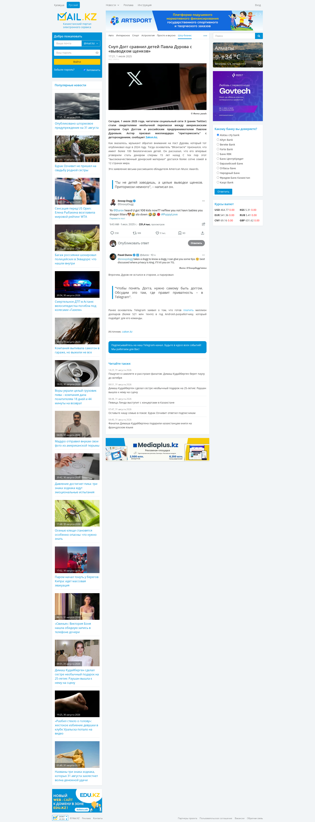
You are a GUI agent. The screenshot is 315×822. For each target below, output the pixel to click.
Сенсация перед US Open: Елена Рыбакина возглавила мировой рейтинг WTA (75, 209)
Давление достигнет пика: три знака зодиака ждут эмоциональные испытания (76, 485)
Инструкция (144, 5)
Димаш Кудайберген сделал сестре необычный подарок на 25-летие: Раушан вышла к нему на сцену (77, 673)
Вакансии (239, 818)
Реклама (128, 5)
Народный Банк (230, 173)
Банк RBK (226, 154)
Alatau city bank (229, 135)
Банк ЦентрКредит (232, 158)
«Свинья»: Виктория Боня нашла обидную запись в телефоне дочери (73, 625)
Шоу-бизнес (185, 35)
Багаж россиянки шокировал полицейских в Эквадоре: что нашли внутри (75, 256)
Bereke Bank (227, 144)
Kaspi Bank (226, 182)
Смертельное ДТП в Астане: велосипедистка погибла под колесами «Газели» (75, 303)
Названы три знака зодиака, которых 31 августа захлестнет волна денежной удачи (76, 773)
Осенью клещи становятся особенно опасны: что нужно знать (76, 532)
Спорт (135, 35)
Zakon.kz (151, 137)
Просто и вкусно (166, 35)
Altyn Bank (226, 139)
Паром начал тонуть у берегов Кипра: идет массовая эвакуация (76, 578)
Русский (73, 5)
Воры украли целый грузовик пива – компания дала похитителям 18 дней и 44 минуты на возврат (75, 394)
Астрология (148, 35)
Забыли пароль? (64, 69)
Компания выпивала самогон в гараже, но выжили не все (77, 347)
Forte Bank (226, 149)
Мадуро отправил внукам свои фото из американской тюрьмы (77, 440)
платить (189, 310)
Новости (111, 5)
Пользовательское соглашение (216, 818)
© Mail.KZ (74, 818)
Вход (258, 5)
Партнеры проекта (187, 818)
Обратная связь (255, 818)
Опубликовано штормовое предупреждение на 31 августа (77, 123)
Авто (111, 35)
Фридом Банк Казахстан (235, 177)
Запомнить (93, 70)
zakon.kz (127, 331)
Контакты (98, 818)
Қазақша (59, 5)
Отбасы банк (228, 168)
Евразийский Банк (231, 163)
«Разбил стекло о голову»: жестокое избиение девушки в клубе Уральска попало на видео (76, 724)
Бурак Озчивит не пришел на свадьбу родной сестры (75, 165)
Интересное (123, 35)
